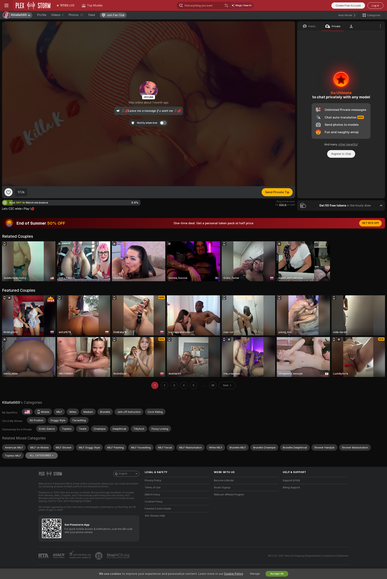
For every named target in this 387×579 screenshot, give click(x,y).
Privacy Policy (153, 480)
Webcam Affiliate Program (229, 494)
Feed (91, 15)
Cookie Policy (233, 573)
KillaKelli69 (11, 402)
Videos (57, 15)
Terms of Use (152, 487)
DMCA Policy (152, 494)
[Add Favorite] (8, 192)
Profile (41, 15)
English (123, 473)
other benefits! (348, 144)
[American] (27, 412)
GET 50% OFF (370, 223)
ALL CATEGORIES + (42, 455)
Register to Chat (341, 153)
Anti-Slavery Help (155, 515)
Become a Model (224, 480)
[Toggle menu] (6, 5)
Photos (76, 15)
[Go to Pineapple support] (99, 556)
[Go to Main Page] (33, 5)
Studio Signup (222, 487)
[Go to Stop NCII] (118, 555)
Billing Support (291, 487)
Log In (375, 5)
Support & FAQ (291, 480)
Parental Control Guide (158, 508)
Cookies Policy (153, 501)
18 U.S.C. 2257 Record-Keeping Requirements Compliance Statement (308, 555)
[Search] (226, 5)
